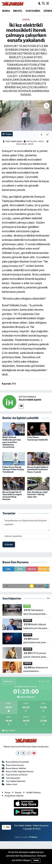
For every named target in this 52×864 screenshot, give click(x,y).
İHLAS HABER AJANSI (14, 141)
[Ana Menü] (47, 3)
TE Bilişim (33, 837)
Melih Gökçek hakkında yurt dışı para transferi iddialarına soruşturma (11, 442)
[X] (23, 753)
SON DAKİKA (33, 11)
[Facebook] (18, 753)
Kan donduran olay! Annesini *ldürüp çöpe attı (37, 494)
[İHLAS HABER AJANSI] (9, 402)
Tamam (36, 860)
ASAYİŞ (26, 19)
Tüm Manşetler (13, 778)
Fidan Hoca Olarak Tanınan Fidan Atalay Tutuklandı (13, 469)
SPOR (26, 606)
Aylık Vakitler (10, 731)
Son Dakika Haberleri (15, 781)
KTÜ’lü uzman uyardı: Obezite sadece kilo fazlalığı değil (36, 655)
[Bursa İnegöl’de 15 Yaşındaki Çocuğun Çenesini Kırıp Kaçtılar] (13, 483)
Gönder (8, 544)
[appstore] (26, 804)
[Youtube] (33, 753)
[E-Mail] (21, 406)
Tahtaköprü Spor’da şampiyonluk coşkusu (34, 612)
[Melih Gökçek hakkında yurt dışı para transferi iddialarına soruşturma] (13, 429)
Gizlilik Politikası (33, 793)
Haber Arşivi (11, 784)
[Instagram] (28, 753)
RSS (8, 827)
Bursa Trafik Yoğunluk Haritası (20, 771)
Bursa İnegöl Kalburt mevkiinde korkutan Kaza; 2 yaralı (37, 469)
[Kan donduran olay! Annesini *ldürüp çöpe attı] (38, 483)
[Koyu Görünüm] (39, 3)
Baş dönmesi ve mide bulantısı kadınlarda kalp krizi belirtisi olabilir (35, 669)
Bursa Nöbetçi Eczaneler (17, 762)
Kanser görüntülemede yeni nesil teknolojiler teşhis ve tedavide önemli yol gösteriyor (35, 641)
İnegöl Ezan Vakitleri (14, 796)
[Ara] (43, 3)
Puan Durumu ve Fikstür (17, 775)
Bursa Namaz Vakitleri (16, 768)
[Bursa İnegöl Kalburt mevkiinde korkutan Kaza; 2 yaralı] (38, 458)
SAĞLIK (27, 635)
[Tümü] (48, 598)
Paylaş (9, 134)
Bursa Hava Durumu (15, 765)
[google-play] (26, 812)
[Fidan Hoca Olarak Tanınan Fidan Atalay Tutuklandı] (13, 458)
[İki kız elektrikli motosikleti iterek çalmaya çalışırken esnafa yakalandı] (26, 115)
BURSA (6, 11)
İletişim (18, 793)
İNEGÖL (17, 11)
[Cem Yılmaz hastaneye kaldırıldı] (38, 429)
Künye (8, 793)
